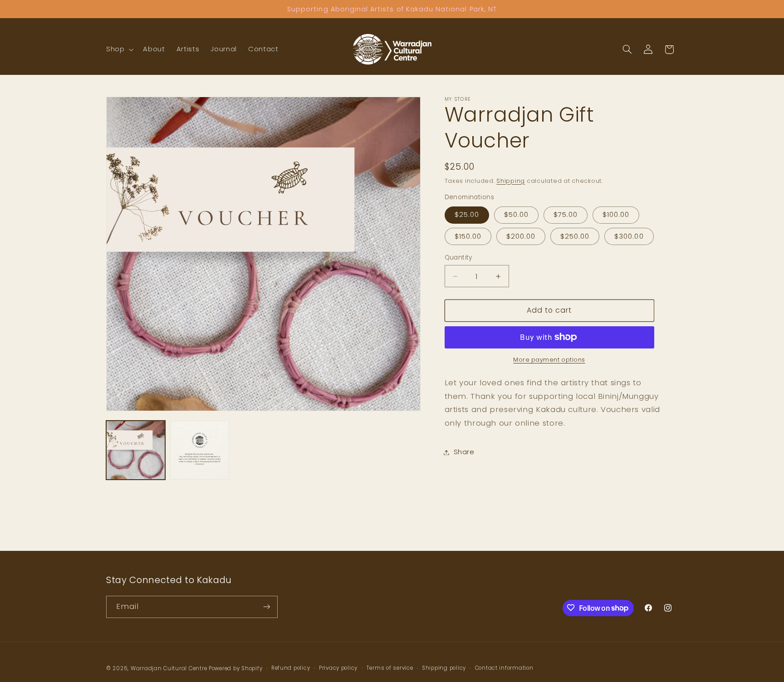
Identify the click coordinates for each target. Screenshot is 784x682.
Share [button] (464, 451)
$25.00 (467, 214)
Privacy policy (338, 668)
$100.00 (616, 214)
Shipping (510, 181)
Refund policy (290, 668)
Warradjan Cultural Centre (169, 668)
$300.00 (628, 236)
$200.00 (520, 236)
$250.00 (574, 236)
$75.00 (566, 214)
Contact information (504, 668)
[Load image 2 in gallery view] (199, 450)
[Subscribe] (266, 606)
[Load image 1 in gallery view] (135, 450)
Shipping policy (444, 668)
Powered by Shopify (235, 668)
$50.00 (516, 214)
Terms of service (390, 668)
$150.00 (468, 236)
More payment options (549, 359)
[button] (118, 49)
